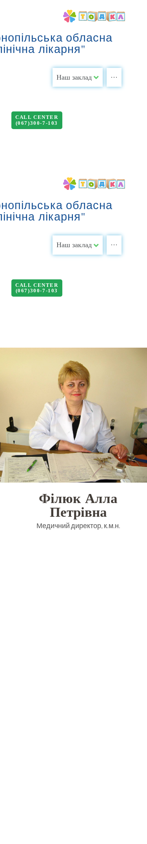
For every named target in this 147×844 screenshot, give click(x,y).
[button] (36, 120)
